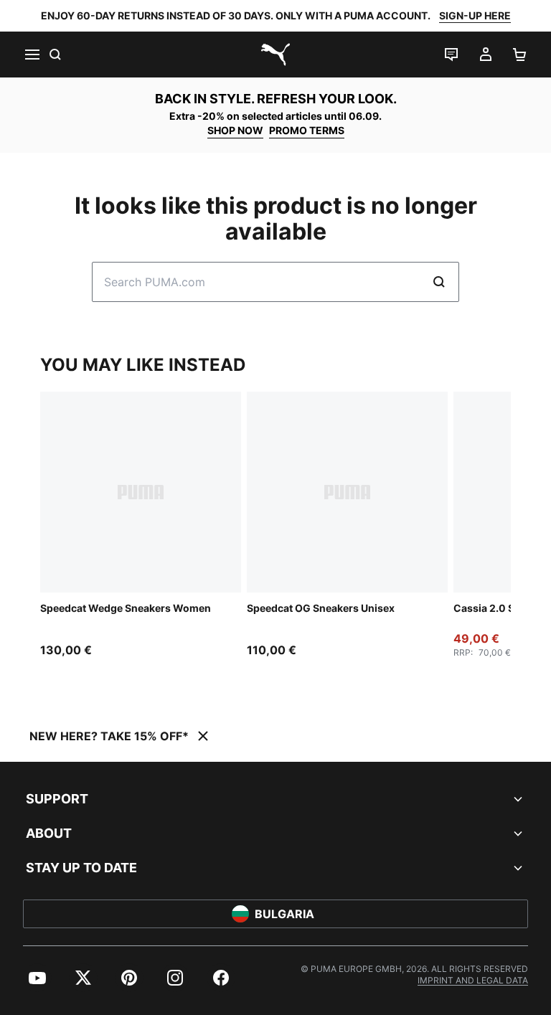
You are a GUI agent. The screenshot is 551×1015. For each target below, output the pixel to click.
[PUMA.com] (275, 54)
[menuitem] (37, 977)
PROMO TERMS (306, 130)
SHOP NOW (235, 130)
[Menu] (31, 54)
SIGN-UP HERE (475, 15)
